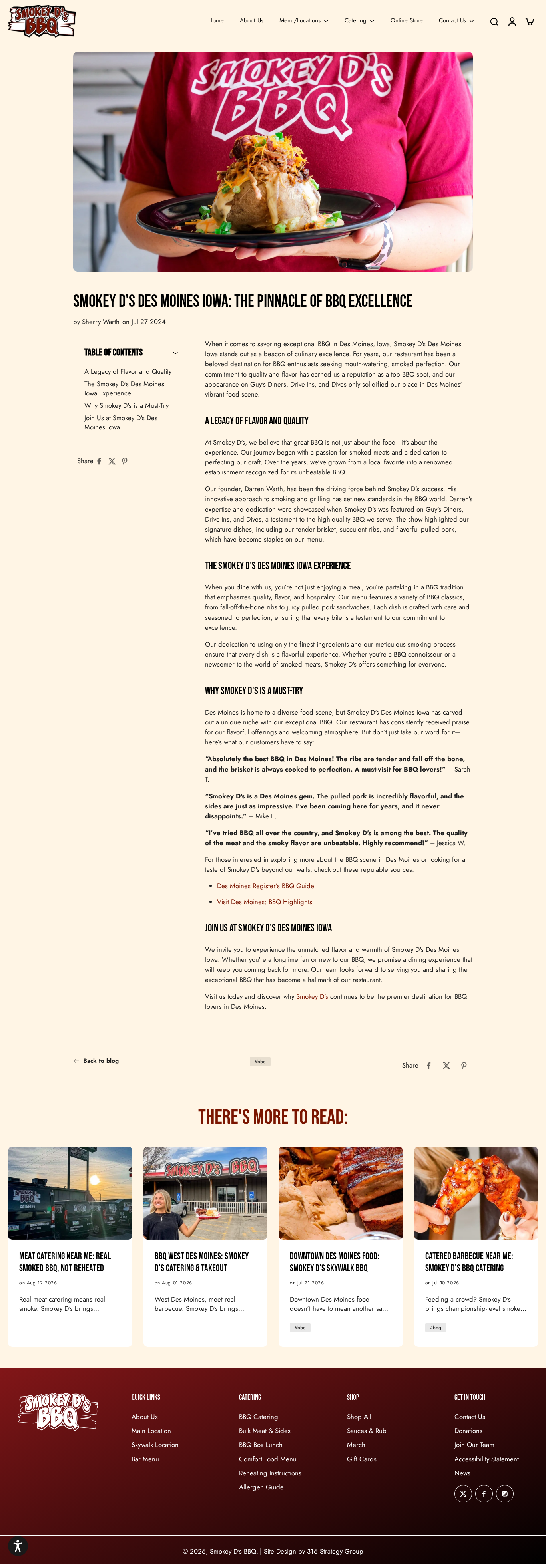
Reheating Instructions (270, 1473)
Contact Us (452, 20)
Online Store (407, 20)
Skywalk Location (155, 1445)
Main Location (151, 1431)
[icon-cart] (529, 21)
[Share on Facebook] (101, 461)
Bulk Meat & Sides (265, 1431)
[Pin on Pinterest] (127, 461)
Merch (356, 1445)
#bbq (260, 1061)
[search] (494, 21)
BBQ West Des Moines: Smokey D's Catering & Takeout (202, 1262)
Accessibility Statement (486, 1459)
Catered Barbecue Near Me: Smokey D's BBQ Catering (469, 1262)
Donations (468, 1431)
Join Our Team (474, 1445)
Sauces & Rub (367, 1431)
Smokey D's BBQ (233, 1551)
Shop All (359, 1417)
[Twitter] (463, 1493)
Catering (356, 20)
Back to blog (101, 1061)
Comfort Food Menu (268, 1459)
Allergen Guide (261, 1487)
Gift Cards (362, 1459)
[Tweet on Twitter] (114, 461)
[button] (18, 1546)
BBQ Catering (258, 1417)
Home (216, 20)
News (462, 1473)
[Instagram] (505, 1493)
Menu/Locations (300, 20)
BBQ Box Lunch (261, 1445)
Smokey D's (312, 996)
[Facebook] (484, 1493)
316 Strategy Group (335, 1551)
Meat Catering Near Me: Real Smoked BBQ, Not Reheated (65, 1262)
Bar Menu (145, 1459)
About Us (251, 20)
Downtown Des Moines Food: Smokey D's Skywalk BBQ (334, 1262)
